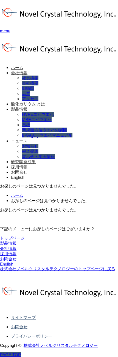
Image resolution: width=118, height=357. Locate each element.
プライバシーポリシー (31, 336)
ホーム (17, 67)
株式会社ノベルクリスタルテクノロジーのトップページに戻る (57, 268)
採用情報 (19, 167)
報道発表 (30, 151)
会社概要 (30, 83)
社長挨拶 (30, 78)
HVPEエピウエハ (38, 114)
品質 (26, 93)
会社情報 (19, 72)
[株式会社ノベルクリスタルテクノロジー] (59, 21)
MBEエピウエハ (37, 119)
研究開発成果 (23, 161)
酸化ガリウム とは (28, 104)
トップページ (12, 238)
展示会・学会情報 (38, 156)
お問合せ (19, 172)
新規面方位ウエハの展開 (44, 130)
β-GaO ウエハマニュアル (47, 135)
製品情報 (19, 109)
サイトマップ (23, 317)
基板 (26, 124)
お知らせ (30, 146)
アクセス (30, 98)
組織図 (28, 88)
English (17, 177)
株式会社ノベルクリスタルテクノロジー (61, 345)
